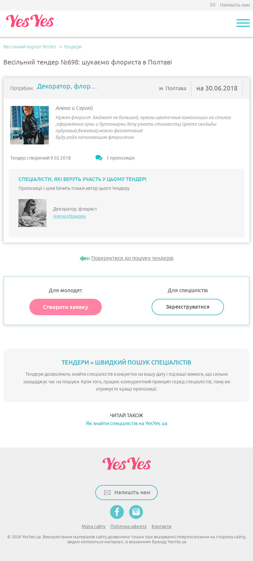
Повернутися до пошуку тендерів (132, 258)
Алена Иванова (69, 216)
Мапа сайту (93, 526)
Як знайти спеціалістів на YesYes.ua (126, 424)
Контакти (161, 526)
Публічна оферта (128, 526)
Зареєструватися (188, 306)
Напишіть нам (235, 5)
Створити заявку (65, 307)
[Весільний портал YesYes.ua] (29, 24)
